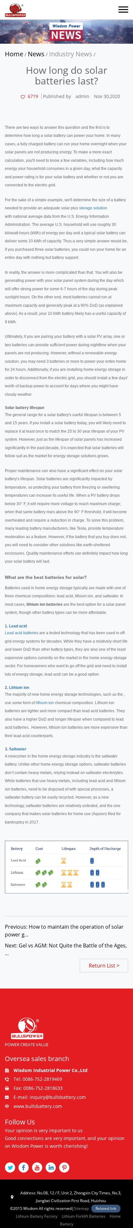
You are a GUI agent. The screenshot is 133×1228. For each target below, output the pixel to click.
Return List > (104, 965)
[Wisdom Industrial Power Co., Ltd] (15, 9)
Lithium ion (19, 687)
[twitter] (10, 1167)
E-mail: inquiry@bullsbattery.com (50, 1097)
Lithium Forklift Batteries (84, 1216)
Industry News (70, 54)
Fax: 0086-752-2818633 (38, 1088)
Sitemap (81, 1208)
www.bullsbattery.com (38, 1106)
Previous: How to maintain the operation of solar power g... (64, 930)
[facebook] (23, 1167)
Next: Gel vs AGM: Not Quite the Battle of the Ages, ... (66, 949)
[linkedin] (51, 1167)
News (36, 54)
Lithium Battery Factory (36, 1216)
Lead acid (18, 626)
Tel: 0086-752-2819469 (38, 1079)
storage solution (93, 208)
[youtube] (37, 1167)
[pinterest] (64, 1167)
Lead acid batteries (21, 633)
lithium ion (45, 703)
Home (14, 54)
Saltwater (17, 749)
